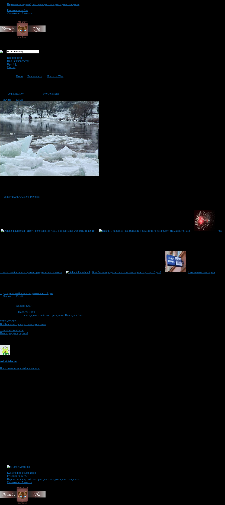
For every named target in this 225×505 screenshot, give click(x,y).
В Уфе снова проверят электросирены (23, 323)
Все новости (14, 57)
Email (19, 99)
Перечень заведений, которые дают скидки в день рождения (43, 4)
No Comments (51, 93)
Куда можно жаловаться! (22, 472)
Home (19, 76)
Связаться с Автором (19, 13)
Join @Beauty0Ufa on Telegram (21, 196)
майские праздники (52, 315)
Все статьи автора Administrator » (20, 368)
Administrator (16, 93)
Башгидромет (31, 315)
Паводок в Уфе (74, 315)
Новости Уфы (55, 76)
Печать (6, 99)
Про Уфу (12, 64)
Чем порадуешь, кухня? (14, 332)
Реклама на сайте (17, 10)
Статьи (11, 67)
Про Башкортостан (18, 60)
